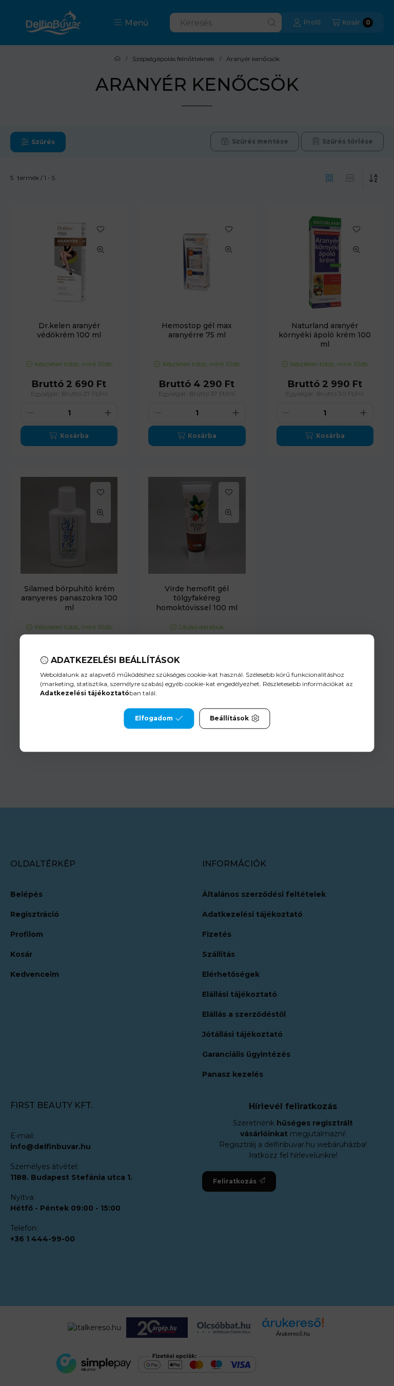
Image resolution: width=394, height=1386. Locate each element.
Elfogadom (154, 718)
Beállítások (229, 718)
